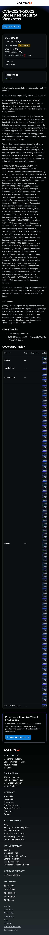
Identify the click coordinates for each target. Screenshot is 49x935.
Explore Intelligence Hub (18, 737)
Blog (6, 824)
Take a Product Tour (13, 780)
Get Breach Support (13, 783)
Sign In (7, 850)
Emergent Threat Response (16, 827)
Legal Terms (8, 909)
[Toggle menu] (45, 3)
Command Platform (13, 759)
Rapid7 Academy (11, 862)
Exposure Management (14, 762)
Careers (7, 814)
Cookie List (8, 923)
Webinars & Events (12, 830)
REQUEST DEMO (11, 27)
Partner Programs (12, 808)
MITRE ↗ (8, 79)
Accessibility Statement (12, 927)
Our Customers (11, 805)
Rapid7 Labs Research (14, 833)
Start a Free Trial (11, 777)
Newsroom (9, 802)
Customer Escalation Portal (16, 865)
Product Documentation (15, 856)
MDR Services (10, 765)
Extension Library (12, 859)
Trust (6, 920)
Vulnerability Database (14, 836)
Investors (8, 811)
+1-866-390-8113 (12, 875)
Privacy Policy (9, 913)
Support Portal (11, 853)
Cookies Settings (11, 930)
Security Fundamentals (14, 839)
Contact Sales (10, 786)
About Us (8, 796)
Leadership (9, 799)
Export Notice (9, 916)
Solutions (8, 768)
